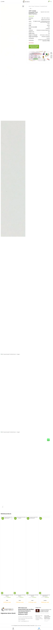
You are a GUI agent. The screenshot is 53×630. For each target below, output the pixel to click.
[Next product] (31, 8)
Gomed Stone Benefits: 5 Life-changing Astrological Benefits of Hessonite (45, 610)
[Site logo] (26, 1)
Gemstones (37, 6)
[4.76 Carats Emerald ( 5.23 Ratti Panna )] (7, 555)
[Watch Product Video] (12, 518)
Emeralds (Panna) (44, 6)
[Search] (51, 2)
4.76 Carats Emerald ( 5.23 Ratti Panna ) (7, 595)
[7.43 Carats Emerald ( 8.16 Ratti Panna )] (32, 555)
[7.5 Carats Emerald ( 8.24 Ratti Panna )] (20, 555)
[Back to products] (30, 8)
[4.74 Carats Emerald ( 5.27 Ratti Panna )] (45, 555)
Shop (33, 6)
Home (30, 6)
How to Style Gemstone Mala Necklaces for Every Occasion (47, 617)
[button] (2, 593)
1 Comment (47, 613)
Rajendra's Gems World (45, 11)
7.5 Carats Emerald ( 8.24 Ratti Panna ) (20, 595)
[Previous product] (29, 8)
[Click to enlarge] (3, 507)
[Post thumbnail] (37, 611)
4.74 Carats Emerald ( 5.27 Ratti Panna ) (45, 595)
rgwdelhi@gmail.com (25, 621)
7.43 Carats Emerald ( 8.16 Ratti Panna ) (32, 595)
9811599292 (23, 619)
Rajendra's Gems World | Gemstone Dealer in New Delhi (24, 625)
